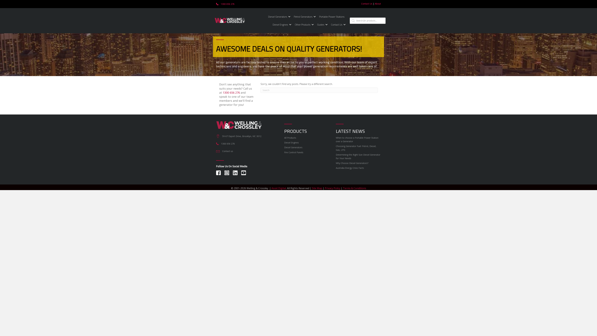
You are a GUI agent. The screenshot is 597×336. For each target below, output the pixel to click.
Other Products (302, 24)
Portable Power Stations (332, 17)
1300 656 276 (231, 92)
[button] (289, 17)
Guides (320, 24)
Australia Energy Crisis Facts (350, 167)
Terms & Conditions (354, 188)
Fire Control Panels (293, 152)
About (378, 3)
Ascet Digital (278, 188)
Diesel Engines (280, 24)
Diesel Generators (277, 17)
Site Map (317, 188)
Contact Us (366, 3)
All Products (290, 137)
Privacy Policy (332, 188)
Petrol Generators (303, 17)
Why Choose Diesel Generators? (352, 163)
